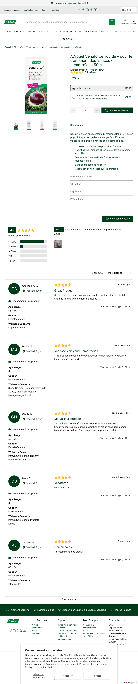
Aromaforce (37, 627)
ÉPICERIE (89, 31)
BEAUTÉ (105, 31)
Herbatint (36, 633)
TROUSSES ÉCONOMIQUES (68, 31)
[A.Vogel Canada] (10, 22)
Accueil (8, 47)
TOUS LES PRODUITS (13, 31)
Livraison (61, 627)
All (15, 47)
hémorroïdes (116, 140)
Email (111, 625)
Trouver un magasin (11, 10)
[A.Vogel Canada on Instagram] (87, 9)
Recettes (55, 10)
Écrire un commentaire (118, 218)
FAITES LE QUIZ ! (123, 31)
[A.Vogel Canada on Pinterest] (91, 9)
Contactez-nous (31, 10)
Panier (86, 630)
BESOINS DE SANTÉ (38, 31)
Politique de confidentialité (39, 667)
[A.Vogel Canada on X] (95, 9)
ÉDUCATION (67, 39)
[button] (83, 72)
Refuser (97, 675)
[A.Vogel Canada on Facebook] (83, 9)
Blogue (45, 10)
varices (98, 140)
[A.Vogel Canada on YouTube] (99, 9)
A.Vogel (35, 625)
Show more (67, 599)
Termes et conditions (67, 633)
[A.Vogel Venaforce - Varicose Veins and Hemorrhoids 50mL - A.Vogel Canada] (36, 85)
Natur (34, 630)
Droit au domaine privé (67, 630)
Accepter (68, 675)
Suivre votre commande (68, 625)
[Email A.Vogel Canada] (79, 9)
